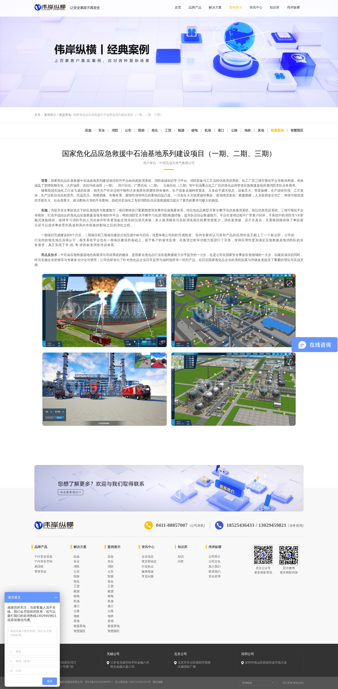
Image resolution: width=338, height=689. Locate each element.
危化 (155, 130)
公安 (128, 130)
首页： (38, 114)
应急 (88, 130)
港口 (221, 130)
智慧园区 (297, 130)
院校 (141, 130)
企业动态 (148, 556)
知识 (181, 556)
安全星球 (215, 576)
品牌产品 (195, 7)
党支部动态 (149, 561)
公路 (234, 130)
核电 (194, 130)
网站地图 (158, 681)
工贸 (168, 130)
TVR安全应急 (43, 556)
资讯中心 (255, 7)
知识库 (274, 7)
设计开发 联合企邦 (293, 682)
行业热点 (148, 566)
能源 (181, 130)
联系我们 (215, 571)
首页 (178, 7)
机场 (208, 130)
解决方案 (215, 7)
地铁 (247, 130)
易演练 (38, 566)
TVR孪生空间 (43, 561)
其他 (261, 130)
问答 (181, 561)
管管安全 (40, 571)
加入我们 (215, 566)
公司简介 (215, 556)
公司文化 (215, 561)
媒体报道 (148, 571)
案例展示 (235, 7)
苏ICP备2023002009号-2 (99, 681)
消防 (115, 130)
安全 (101, 130)
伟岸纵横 (293, 7)
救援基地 (65, 114)
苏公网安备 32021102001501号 (132, 681)
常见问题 (148, 576)
